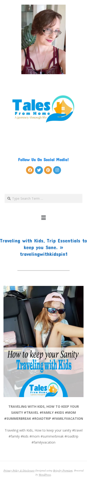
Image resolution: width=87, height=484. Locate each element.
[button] (43, 217)
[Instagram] (57, 170)
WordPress (45, 474)
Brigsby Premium (63, 470)
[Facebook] (30, 170)
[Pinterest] (48, 170)
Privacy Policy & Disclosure (19, 470)
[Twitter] (39, 170)
